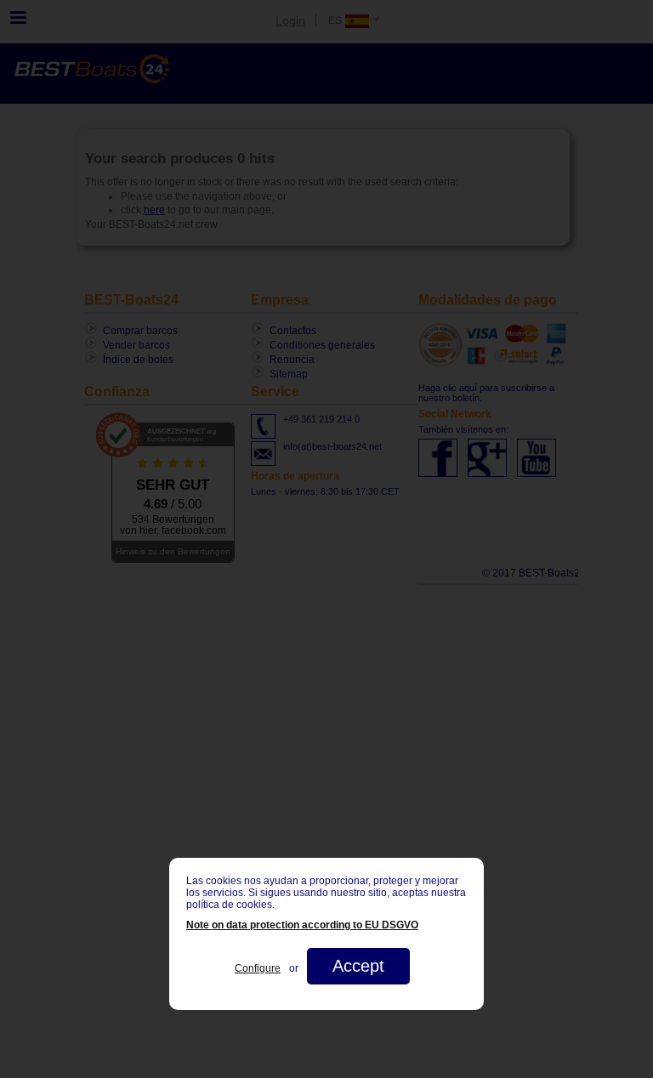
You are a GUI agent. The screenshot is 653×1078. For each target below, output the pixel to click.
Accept (358, 965)
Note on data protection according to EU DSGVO (302, 925)
